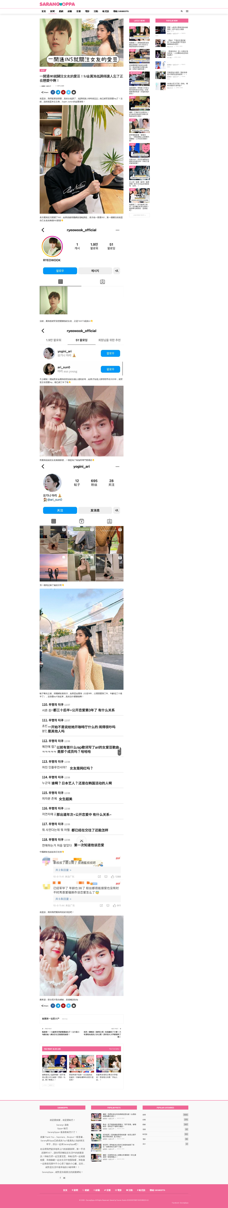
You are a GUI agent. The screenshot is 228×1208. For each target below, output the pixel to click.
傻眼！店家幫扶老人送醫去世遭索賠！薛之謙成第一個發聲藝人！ (119, 1156)
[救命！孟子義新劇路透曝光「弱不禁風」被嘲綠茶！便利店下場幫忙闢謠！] (96, 1127)
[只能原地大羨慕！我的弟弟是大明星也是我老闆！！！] (160, 75)
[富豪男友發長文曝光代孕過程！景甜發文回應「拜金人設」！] (108, 1063)
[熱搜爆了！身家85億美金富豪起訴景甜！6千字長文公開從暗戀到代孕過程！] (139, 33)
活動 (96, 11)
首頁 (44, 11)
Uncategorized (135, 73)
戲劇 (61, 11)
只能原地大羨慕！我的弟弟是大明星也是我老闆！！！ (177, 73)
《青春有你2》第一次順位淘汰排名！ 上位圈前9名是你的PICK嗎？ (177, 53)
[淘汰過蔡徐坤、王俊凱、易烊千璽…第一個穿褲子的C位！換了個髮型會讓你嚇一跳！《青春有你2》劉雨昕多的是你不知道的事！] (160, 65)
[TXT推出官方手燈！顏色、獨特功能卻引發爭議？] (160, 86)
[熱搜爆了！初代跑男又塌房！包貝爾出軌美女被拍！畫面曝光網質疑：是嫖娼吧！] (139, 195)
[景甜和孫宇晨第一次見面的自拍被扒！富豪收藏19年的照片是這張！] (81, 1063)
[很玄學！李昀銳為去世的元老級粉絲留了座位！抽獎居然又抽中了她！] (96, 1147)
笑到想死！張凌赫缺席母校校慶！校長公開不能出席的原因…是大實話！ (119, 1136)
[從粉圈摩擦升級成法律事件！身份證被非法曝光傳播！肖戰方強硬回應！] (139, 56)
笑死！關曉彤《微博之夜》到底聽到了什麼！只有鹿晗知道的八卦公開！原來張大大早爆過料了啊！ (102, 1034)
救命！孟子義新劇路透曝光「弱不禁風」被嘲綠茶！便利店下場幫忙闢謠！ (119, 1125)
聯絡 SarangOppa (121, 11)
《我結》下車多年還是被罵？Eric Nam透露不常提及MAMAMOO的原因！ (176, 42)
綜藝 (70, 11)
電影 (87, 11)
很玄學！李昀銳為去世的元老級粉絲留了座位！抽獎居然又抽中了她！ (118, 1146)
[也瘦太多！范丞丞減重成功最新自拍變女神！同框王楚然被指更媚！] (139, 150)
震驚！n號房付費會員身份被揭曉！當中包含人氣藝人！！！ (177, 29)
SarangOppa (184, 1203)
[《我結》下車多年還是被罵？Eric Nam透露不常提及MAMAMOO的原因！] (160, 43)
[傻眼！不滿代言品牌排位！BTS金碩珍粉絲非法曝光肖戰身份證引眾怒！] (139, 103)
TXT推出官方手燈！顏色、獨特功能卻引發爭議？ (177, 84)
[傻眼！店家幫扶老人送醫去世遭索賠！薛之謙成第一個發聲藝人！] (96, 1158)
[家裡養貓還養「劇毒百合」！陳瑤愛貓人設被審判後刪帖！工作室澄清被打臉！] (139, 126)
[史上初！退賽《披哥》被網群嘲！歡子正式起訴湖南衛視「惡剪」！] (139, 173)
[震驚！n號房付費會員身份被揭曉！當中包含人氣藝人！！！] (160, 30)
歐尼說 (105, 11)
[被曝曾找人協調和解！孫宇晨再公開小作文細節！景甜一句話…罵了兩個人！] (54, 1063)
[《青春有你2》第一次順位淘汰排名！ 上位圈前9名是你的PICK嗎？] (160, 54)
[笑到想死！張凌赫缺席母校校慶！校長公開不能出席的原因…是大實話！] (96, 1137)
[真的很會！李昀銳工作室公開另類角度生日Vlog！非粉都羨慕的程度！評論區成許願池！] (139, 79)
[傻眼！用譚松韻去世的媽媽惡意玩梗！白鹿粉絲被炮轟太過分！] (96, 1117)
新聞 (52, 11)
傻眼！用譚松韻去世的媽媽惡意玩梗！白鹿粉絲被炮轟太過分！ (119, 1115)
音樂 (78, 11)
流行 (144, 1144)
